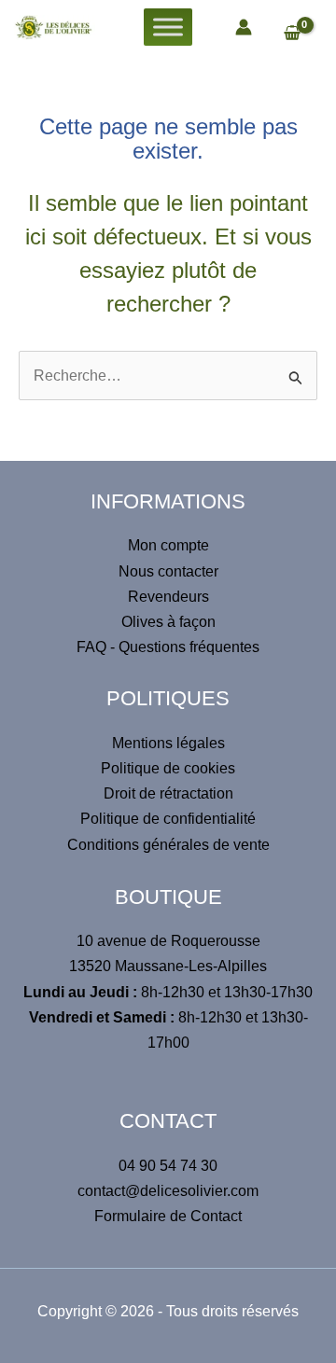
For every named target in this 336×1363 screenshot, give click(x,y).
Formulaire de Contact (168, 1216)
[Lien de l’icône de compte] (243, 27)
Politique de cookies (168, 768)
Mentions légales (168, 743)
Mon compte (168, 545)
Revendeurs (168, 597)
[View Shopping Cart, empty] (301, 34)
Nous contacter (168, 571)
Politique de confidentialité (168, 819)
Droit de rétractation (168, 793)
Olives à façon (168, 622)
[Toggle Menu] (168, 27)
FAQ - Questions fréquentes (168, 647)
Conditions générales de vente (168, 845)
